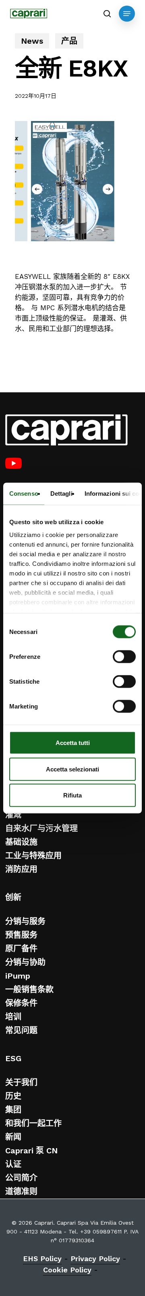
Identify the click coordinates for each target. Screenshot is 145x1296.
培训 (13, 1016)
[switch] (124, 656)
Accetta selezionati (72, 768)
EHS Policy (42, 1258)
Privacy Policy (95, 1258)
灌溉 (13, 815)
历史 (13, 1096)
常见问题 (21, 1030)
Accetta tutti (73, 742)
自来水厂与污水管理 (41, 828)
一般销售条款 (29, 989)
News (32, 41)
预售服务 (21, 935)
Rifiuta (72, 795)
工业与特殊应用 (33, 855)
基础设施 (21, 842)
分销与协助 (25, 962)
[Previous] (37, 189)
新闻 (13, 1137)
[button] (127, 14)
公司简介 (21, 1178)
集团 (13, 1109)
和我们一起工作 (33, 1123)
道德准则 (21, 1191)
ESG (13, 1058)
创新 (13, 897)
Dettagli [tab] (61, 493)
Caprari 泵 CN (31, 1150)
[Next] (108, 189)
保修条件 (21, 1003)
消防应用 (21, 869)
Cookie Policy (67, 1270)
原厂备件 (21, 948)
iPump (17, 976)
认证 (13, 1164)
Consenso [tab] (23, 493)
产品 (69, 41)
